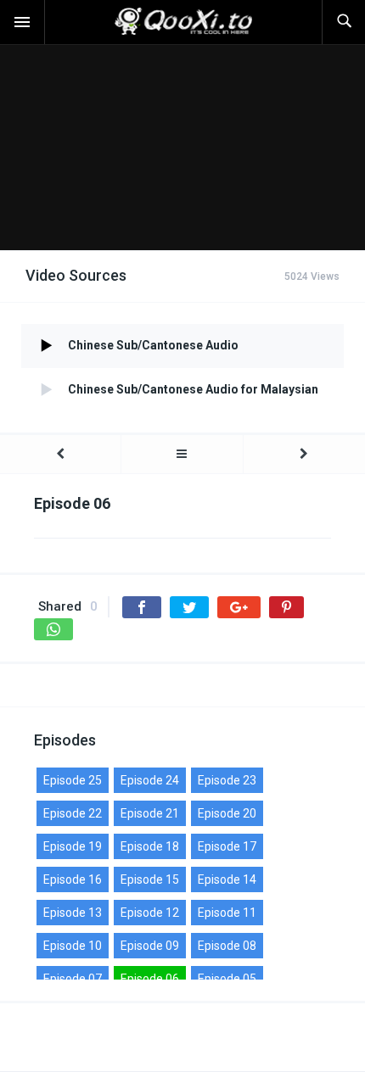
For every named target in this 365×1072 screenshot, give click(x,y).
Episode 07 (72, 978)
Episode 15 (150, 879)
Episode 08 (227, 945)
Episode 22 (72, 813)
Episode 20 (227, 813)
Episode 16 (72, 879)
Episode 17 (227, 846)
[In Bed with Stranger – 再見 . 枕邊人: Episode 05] (60, 454)
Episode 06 (150, 978)
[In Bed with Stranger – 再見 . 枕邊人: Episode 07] (304, 454)
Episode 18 (150, 846)
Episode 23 (227, 780)
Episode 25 (72, 780)
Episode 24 (150, 780)
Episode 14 (227, 879)
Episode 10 (72, 945)
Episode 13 (72, 912)
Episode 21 (150, 813)
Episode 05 (227, 978)
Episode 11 (227, 912)
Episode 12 (150, 912)
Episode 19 (72, 846)
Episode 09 (150, 945)
